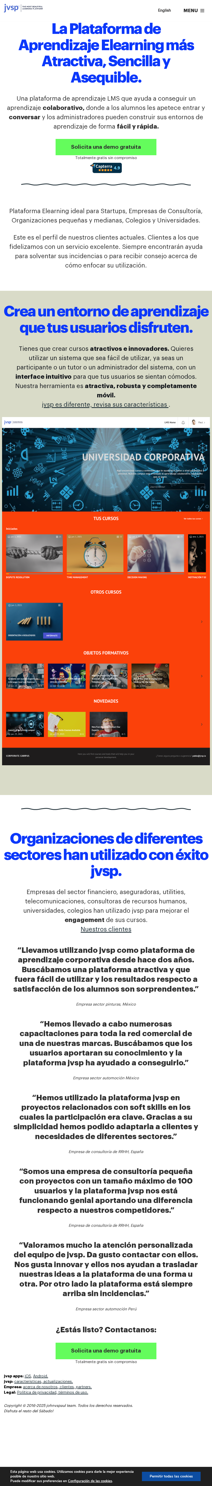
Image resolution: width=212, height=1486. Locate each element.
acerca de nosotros (40, 1387)
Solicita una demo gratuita (106, 147)
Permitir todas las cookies (171, 1476)
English (164, 10)
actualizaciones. (57, 1382)
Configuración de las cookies (90, 1481)
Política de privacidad (36, 1392)
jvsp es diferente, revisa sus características (105, 405)
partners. (83, 1387)
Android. (40, 1376)
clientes (66, 1387)
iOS (28, 1376)
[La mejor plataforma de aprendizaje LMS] (23, 8)
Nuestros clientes (106, 929)
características (27, 1382)
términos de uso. (72, 1392)
